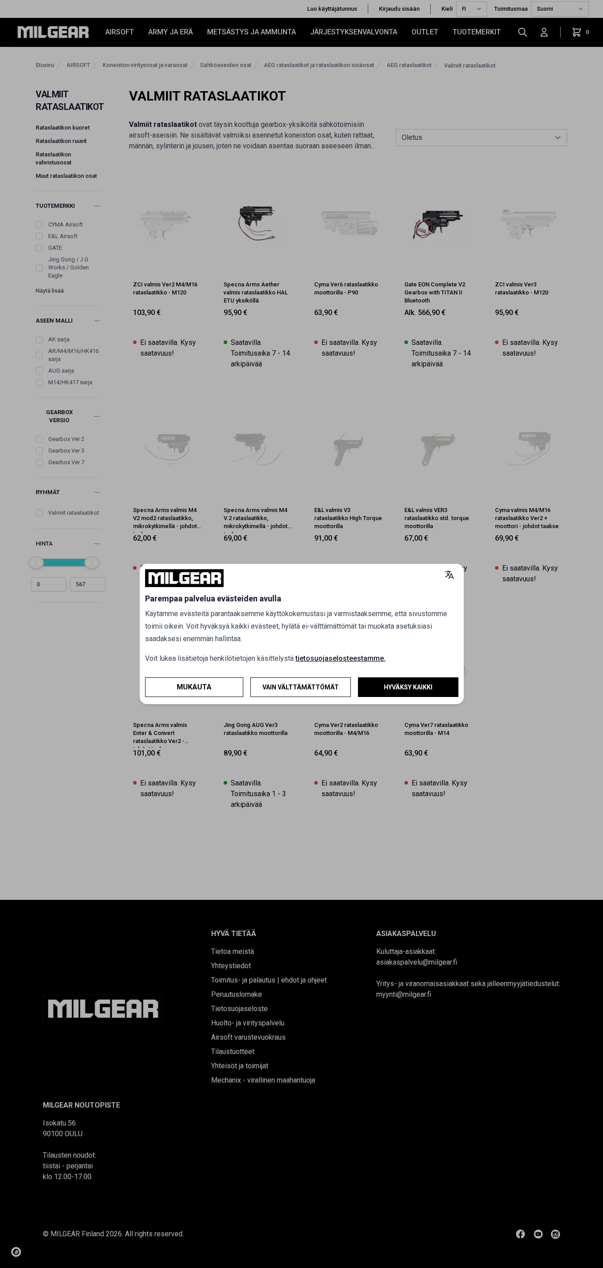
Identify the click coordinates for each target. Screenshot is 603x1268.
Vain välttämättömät (300, 687)
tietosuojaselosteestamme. (340, 658)
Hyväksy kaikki (408, 687)
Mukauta (194, 687)
